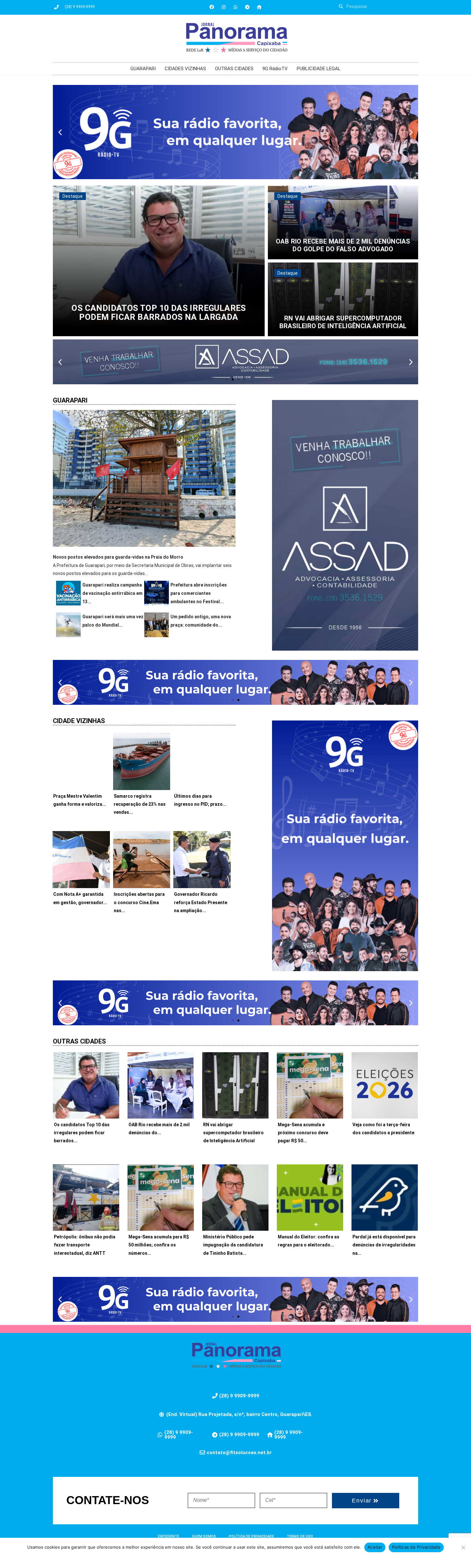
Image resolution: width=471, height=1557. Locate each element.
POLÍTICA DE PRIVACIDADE (251, 1536)
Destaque (72, 196)
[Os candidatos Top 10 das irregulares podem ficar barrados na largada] (159, 261)
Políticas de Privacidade (416, 1547)
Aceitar (375, 1547)
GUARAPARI (143, 68)
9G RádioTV (275, 68)
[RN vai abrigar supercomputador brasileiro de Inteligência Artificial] (343, 299)
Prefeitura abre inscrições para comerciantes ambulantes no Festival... (198, 593)
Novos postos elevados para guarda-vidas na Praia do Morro (118, 557)
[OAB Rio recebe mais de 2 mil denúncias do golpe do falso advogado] (343, 222)
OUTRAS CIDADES (234, 68)
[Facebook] (211, 7)
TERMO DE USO (300, 1536)
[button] (60, 132)
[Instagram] (223, 7)
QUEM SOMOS (204, 1536)
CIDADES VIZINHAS (185, 68)
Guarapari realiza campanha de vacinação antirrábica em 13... (112, 593)
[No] (463, 1547)
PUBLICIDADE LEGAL (319, 68)
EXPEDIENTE (168, 1536)
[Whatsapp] (235, 7)
